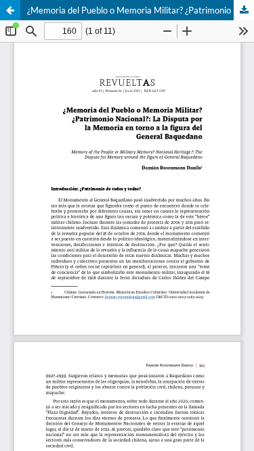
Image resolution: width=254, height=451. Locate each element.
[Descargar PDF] (244, 10)
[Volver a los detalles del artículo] (10, 10)
